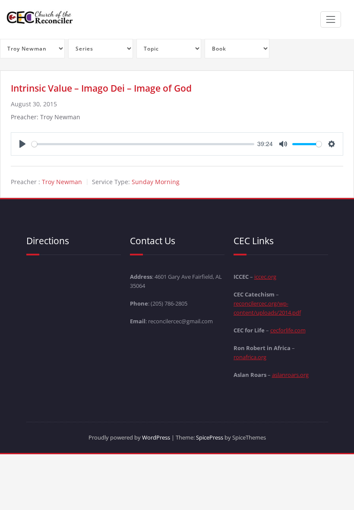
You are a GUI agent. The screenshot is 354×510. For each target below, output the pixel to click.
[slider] (143, 144)
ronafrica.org (250, 357)
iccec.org (265, 276)
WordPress (156, 437)
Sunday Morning (156, 182)
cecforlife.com (288, 330)
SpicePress (209, 437)
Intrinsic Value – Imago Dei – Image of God (101, 88)
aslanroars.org (290, 375)
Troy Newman (62, 182)
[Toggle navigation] (330, 19)
